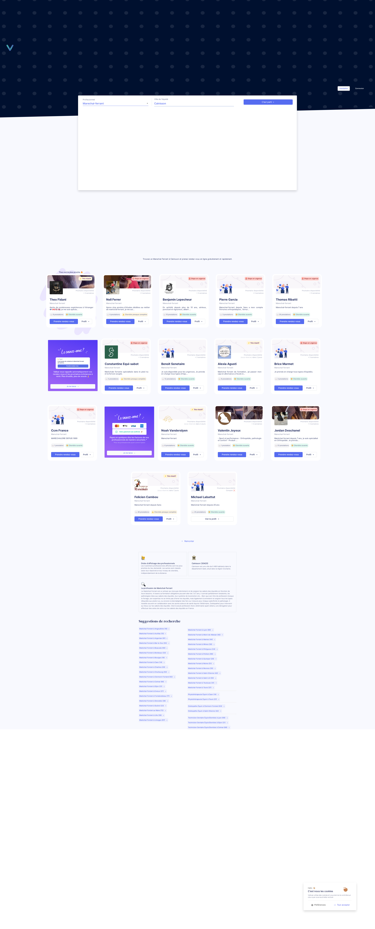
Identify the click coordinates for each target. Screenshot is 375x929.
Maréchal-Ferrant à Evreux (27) (151, 691)
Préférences (320, 905)
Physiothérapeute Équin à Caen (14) (202, 694)
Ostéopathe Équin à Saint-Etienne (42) (203, 711)
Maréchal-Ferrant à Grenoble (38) (152, 701)
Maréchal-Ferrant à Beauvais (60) (152, 648)
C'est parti (267, 102)
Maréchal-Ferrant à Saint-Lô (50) (201, 678)
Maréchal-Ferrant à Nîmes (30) (200, 644)
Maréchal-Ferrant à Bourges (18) (152, 658)
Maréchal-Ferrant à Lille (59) (150, 715)
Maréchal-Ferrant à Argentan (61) (152, 638)
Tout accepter (343, 905)
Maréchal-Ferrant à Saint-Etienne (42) (203, 673)
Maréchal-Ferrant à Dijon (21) (151, 686)
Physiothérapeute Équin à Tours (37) (202, 699)
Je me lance (72, 386)
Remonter (189, 541)
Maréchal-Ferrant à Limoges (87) (152, 720)
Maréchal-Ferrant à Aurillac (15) (151, 634)
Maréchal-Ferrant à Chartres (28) (152, 667)
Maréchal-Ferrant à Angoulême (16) (153, 629)
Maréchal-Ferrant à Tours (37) (200, 687)
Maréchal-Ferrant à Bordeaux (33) (152, 653)
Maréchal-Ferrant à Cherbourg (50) (153, 672)
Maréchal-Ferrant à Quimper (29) (201, 659)
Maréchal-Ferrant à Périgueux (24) (202, 649)
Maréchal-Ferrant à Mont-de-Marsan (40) (204, 635)
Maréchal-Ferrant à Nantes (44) (200, 639)
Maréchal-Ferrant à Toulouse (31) (201, 683)
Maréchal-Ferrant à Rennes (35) (201, 668)
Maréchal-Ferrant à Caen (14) (151, 662)
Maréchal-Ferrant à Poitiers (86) (201, 654)
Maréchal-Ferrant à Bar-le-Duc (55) (153, 643)
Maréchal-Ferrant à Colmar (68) (151, 682)
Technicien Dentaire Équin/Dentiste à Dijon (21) (207, 723)
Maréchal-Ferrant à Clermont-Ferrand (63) (156, 677)
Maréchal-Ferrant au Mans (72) (151, 710)
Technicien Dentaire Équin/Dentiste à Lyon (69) (207, 718)
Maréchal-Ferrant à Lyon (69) (199, 630)
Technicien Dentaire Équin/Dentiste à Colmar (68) (208, 727)
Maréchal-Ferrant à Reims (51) (200, 663)
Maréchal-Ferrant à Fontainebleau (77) (154, 696)
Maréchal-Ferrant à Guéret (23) (151, 706)
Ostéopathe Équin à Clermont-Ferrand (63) (205, 706)
